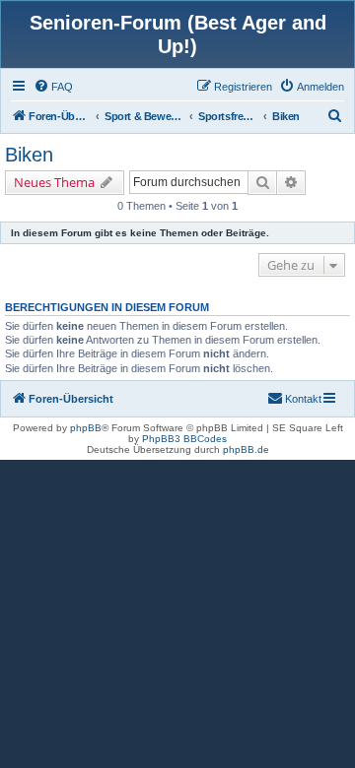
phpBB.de (246, 449)
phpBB (86, 427)
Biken (29, 154)
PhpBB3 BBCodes (184, 438)
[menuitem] (53, 86)
